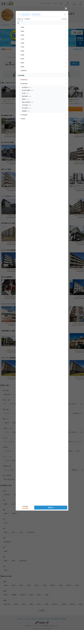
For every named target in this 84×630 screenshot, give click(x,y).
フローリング (25, 14)
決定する (50, 507)
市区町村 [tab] (27, 19)
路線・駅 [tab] (20, 19)
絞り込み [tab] (64, 19)
